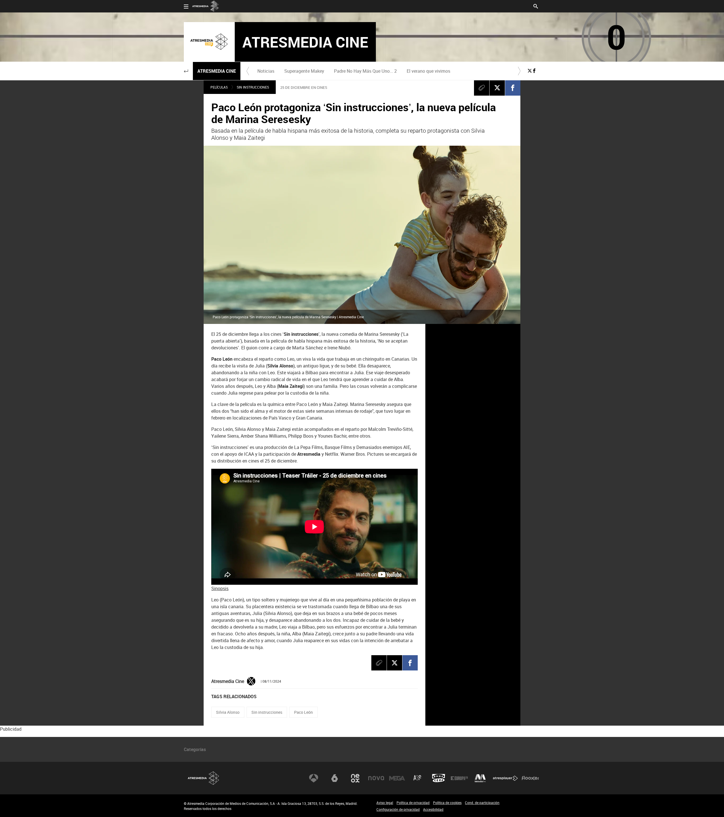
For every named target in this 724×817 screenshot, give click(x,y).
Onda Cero (438, 778)
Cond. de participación (482, 802)
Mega (397, 778)
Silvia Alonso (228, 712)
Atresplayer (505, 778)
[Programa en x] (529, 70)
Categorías (195, 749)
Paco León (303, 712)
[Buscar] (535, 5)
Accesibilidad (433, 809)
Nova (376, 778)
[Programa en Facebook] (534, 70)
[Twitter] (251, 681)
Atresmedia (203, 778)
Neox (355, 778)
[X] (497, 87)
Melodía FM (480, 778)
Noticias (265, 71)
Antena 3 (313, 778)
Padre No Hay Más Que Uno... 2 (365, 71)
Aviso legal (384, 802)
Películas (219, 87)
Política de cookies (447, 802)
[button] (186, 71)
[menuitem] (265, 71)
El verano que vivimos (428, 71)
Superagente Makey (304, 71)
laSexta (334, 778)
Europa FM (459, 778)
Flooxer (530, 778)
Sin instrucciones (253, 87)
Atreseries (417, 778)
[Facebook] (512, 87)
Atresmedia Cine (216, 71)
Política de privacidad (413, 802)
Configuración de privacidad (398, 809)
